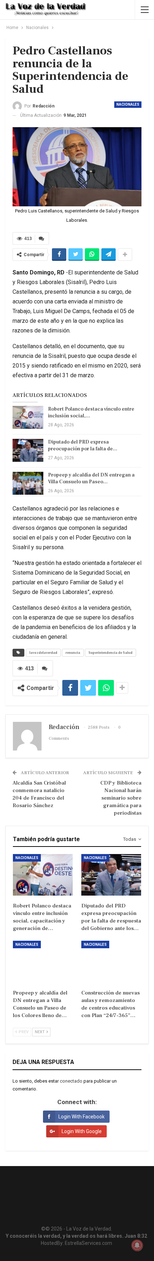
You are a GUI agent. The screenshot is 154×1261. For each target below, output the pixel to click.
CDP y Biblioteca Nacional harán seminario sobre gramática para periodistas (120, 798)
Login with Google (82, 1131)
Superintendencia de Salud (110, 652)
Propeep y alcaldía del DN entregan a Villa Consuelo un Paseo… (91, 478)
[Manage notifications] (137, 1245)
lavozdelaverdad (43, 652)
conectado (71, 1081)
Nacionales (127, 104)
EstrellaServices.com (88, 1243)
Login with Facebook (81, 1116)
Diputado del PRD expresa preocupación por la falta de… (82, 445)
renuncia (73, 652)
